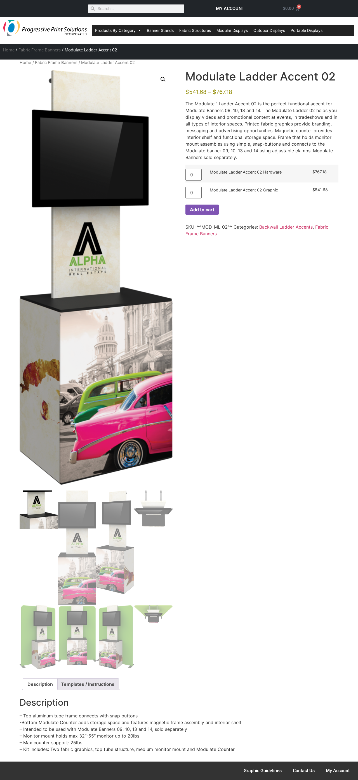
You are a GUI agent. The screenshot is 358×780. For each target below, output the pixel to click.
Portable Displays (306, 30)
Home (9, 50)
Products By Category (115, 30)
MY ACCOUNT (230, 8)
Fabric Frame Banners (39, 50)
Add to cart (202, 209)
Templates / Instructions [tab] (87, 684)
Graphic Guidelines (263, 770)
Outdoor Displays (269, 30)
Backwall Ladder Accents (286, 227)
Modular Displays (232, 30)
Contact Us (304, 770)
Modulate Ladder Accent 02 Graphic (244, 190)
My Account (338, 770)
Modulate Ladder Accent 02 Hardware (246, 172)
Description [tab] (40, 684)
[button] (163, 79)
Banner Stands (160, 30)
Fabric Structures (195, 30)
